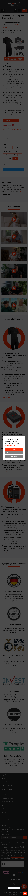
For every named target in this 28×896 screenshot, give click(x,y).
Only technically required (14, 452)
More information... (11, 445)
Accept (14, 449)
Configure (14, 456)
